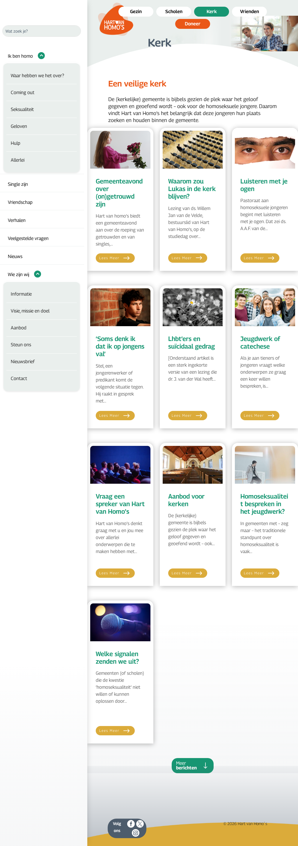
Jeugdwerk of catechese (260, 342)
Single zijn (18, 184)
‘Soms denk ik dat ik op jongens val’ (120, 346)
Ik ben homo (20, 56)
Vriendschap (20, 202)
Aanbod (18, 328)
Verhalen (17, 220)
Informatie (21, 294)
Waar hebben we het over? (37, 75)
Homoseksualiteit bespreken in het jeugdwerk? (264, 503)
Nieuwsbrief (23, 361)
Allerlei (17, 160)
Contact (19, 378)
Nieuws (15, 256)
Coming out (22, 92)
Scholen (173, 11)
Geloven (19, 126)
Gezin (136, 11)
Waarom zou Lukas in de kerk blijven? (192, 188)
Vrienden (249, 11)
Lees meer (109, 258)
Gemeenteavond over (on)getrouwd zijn (119, 192)
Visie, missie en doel (30, 311)
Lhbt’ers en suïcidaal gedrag (191, 342)
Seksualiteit (22, 109)
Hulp (15, 143)
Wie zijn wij (18, 274)
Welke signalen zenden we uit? (117, 657)
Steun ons (21, 344)
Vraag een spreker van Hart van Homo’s (120, 503)
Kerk (212, 11)
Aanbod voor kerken (186, 500)
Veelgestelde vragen (28, 238)
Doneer (193, 24)
